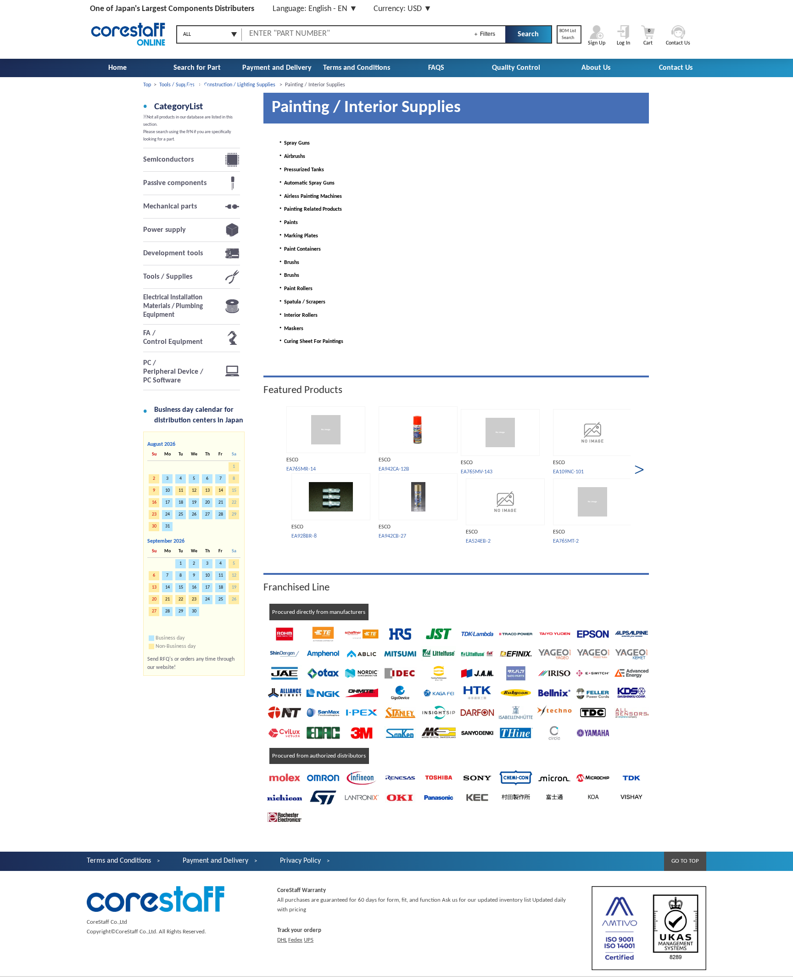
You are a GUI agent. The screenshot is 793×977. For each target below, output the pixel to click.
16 (194, 587)
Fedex (295, 940)
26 (194, 514)
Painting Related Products (309, 209)
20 (207, 502)
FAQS (436, 68)
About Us (595, 68)
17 (167, 502)
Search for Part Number (197, 77)
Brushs (288, 262)
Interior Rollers (297, 315)
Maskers (290, 328)
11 (220, 575)
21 (220, 502)
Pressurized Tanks (300, 170)
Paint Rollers (295, 289)
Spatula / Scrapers (301, 302)
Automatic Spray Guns (306, 183)
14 (167, 587)
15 (181, 587)
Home (117, 68)
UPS (308, 940)
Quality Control (516, 68)
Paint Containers (299, 249)
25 (181, 514)
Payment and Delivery (277, 68)
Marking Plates (297, 236)
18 (181, 502)
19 (194, 502)
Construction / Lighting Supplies (239, 85)
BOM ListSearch (567, 34)
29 (181, 611)
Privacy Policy (300, 861)
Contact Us (675, 68)
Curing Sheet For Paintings (310, 341)
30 (194, 611)
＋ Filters (484, 34)
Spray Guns (293, 143)
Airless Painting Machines (309, 196)
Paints (287, 222)
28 (220, 514)
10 (167, 490)
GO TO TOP (685, 861)
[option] (325, 473)
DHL (282, 940)
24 (167, 514)
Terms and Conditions (356, 68)
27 (207, 514)
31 (167, 526)
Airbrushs (291, 156)
